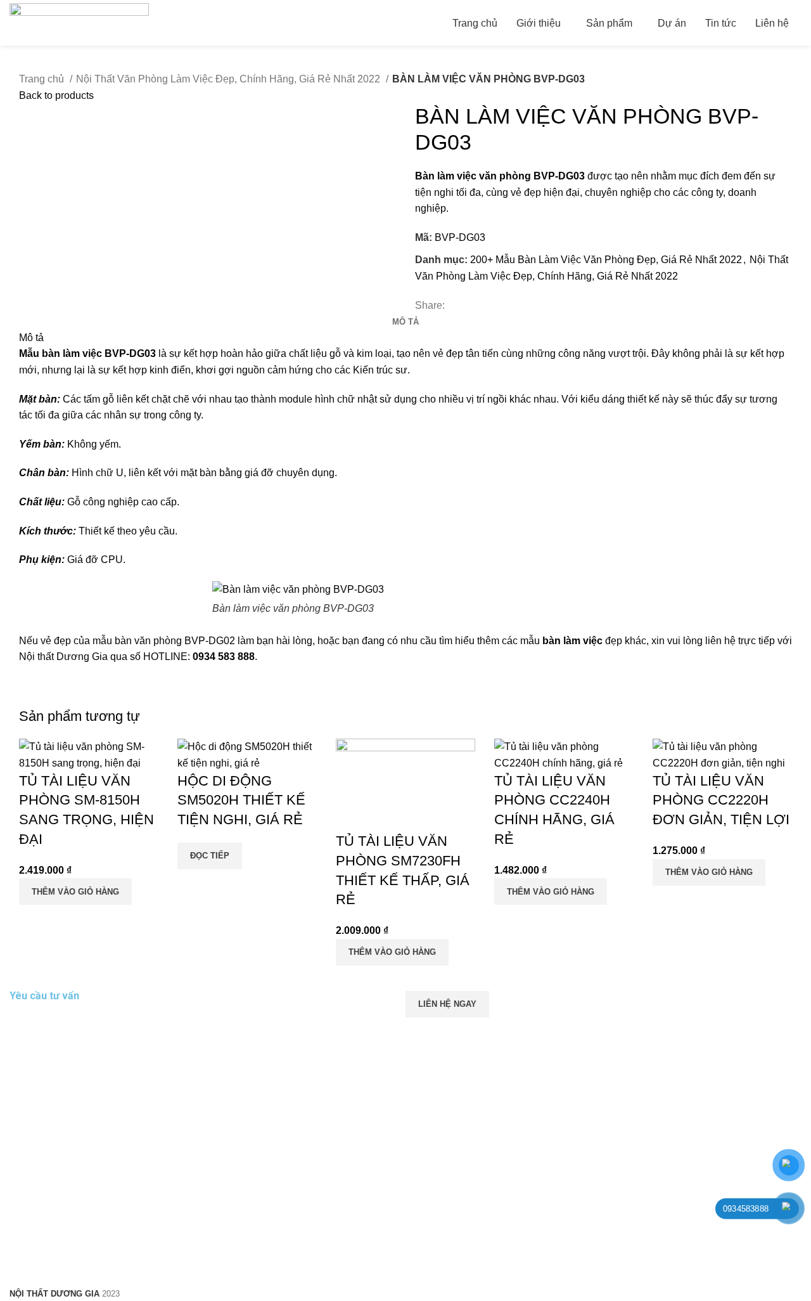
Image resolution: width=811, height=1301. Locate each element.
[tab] (405, 322)
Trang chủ (43, 79)
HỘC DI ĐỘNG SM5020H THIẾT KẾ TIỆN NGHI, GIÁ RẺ (241, 800)
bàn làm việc (572, 640)
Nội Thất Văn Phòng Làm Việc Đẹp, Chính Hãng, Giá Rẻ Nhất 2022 (229, 79)
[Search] (801, 23)
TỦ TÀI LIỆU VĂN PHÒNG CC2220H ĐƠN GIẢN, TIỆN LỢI (721, 800)
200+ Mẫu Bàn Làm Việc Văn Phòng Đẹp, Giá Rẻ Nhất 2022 (606, 259)
